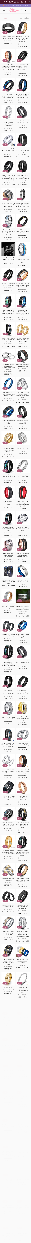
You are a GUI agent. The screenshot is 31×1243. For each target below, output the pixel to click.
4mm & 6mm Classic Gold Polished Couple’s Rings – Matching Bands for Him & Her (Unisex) (8, 1152)
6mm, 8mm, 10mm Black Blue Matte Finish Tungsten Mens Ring (23, 95)
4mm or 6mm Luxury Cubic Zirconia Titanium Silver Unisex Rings (22, 395)
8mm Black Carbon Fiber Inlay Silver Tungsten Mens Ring (8, 1070)
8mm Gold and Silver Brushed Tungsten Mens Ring (22, 718)
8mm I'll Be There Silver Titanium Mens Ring (22, 447)
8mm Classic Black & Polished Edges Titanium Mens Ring (22, 692)
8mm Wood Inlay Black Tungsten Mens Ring (22, 365)
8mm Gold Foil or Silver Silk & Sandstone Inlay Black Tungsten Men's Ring (22, 825)
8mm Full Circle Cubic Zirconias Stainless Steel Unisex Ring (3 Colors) (8, 449)
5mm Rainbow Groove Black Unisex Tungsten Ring (8, 1124)
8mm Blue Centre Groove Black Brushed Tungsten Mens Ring (8, 96)
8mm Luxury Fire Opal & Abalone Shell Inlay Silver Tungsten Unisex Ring (22, 260)
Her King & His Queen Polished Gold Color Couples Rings (23, 339)
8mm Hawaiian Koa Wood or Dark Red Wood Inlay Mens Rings (8, 1096)
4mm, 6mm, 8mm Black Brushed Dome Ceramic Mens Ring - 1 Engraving (22, 1205)
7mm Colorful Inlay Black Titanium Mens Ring (8, 528)
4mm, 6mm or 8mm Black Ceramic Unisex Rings (22, 150)
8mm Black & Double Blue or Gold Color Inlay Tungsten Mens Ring (8, 745)
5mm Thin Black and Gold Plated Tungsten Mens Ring (23, 231)
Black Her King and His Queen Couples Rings (8, 635)
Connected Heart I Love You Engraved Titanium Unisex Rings (8, 771)
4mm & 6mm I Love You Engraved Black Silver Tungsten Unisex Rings (22, 205)
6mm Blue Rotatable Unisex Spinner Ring (22, 1016)
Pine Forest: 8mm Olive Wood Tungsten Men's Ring (8, 606)
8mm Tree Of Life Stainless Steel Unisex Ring (22, 528)
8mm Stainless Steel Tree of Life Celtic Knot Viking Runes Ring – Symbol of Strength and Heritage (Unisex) (22, 608)
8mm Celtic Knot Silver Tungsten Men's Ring (8, 718)
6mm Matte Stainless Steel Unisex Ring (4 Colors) (23, 961)
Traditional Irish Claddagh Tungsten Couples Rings (22, 1150)
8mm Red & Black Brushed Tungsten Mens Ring (8, 503)
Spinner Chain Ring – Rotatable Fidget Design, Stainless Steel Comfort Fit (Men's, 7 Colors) (8, 178)
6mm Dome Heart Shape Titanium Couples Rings (8, 555)
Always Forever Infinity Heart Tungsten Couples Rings (8, 581)
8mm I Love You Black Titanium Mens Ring (8, 37)
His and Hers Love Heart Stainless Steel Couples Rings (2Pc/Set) (8, 205)
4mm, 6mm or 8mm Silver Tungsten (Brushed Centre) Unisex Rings (8, 123)
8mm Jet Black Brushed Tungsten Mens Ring (8, 284)
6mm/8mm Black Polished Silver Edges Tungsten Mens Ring (8, 692)
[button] (4, 10)
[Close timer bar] (29, 1)
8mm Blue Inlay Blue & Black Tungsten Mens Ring (8, 422)
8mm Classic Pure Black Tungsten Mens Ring (22, 1069)
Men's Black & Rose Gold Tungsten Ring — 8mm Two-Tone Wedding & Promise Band (22, 39)
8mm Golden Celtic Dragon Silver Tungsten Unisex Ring (8, 933)
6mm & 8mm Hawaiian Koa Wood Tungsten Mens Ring (22, 1043)
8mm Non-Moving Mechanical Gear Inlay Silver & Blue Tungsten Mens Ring (8, 232)
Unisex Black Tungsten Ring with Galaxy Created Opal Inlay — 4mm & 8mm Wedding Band (8, 664)
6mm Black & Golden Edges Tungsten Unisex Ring (8, 1017)
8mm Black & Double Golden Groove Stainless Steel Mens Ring (8, 962)
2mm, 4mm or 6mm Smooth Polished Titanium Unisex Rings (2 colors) (8, 367)
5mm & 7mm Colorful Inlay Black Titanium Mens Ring (8, 339)
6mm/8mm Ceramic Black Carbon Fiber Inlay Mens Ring (22, 906)
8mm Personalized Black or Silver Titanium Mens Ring (23, 662)
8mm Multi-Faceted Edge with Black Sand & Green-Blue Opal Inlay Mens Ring (22, 853)
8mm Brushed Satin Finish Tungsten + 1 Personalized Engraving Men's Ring (22, 178)
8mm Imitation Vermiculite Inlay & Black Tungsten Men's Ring (23, 1125)
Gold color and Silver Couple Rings (8, 879)
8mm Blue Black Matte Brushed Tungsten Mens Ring (22, 636)
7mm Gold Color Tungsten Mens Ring (8, 988)
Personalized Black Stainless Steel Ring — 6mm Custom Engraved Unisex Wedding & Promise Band (22, 68)
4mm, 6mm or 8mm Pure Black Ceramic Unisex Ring (22, 422)
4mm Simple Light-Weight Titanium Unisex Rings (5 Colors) (8, 394)
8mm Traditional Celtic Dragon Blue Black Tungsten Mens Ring (22, 1178)
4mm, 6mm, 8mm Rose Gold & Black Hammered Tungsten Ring (22, 1097)
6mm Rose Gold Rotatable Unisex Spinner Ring (22, 797)
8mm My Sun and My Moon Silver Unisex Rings (8, 259)
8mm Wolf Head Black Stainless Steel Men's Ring (8, 797)
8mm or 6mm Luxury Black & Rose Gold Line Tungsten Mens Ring (22, 880)
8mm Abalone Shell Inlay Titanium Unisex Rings (8, 476)
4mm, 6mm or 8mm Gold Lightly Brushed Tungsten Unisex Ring (8, 852)
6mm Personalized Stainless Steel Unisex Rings (8, 150)
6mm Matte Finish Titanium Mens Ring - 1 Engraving (22, 1231)
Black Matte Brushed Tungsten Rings (8, 905)
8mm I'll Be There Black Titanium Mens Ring (22, 121)
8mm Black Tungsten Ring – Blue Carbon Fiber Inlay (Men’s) (8, 824)
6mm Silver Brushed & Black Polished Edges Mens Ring (8, 1178)
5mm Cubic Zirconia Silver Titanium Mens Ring (23, 476)
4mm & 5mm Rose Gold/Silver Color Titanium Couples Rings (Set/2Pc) (8, 1232)
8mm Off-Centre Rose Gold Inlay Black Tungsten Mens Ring (23, 555)
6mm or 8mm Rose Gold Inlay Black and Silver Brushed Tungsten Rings (23, 285)
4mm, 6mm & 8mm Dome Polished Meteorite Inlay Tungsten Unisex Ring (22, 934)
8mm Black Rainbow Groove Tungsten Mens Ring (8, 1043)
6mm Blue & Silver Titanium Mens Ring (22, 580)
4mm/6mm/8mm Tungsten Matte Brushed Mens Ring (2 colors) (22, 312)
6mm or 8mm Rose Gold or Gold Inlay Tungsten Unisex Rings (22, 771)
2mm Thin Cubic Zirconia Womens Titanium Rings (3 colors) (23, 990)
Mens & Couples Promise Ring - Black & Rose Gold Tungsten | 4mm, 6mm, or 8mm (8, 67)
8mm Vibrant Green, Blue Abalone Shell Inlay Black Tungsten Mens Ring (8, 312)
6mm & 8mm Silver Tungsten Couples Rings (22, 744)
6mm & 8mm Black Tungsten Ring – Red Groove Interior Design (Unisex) (22, 504)
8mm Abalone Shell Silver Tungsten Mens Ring (8, 1205)
